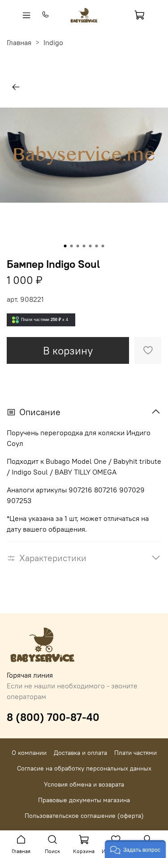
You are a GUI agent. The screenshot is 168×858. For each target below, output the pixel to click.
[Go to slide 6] (96, 246)
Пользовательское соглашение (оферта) (84, 816)
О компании (29, 753)
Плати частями (135, 753)
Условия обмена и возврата (84, 784)
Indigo (53, 42)
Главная (19, 42)
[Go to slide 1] (65, 246)
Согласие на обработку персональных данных (84, 768)
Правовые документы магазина (84, 800)
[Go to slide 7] (103, 246)
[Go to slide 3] (78, 246)
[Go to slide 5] (90, 246)
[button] (135, 849)
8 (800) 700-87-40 (53, 717)
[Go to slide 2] (71, 246)
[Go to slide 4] (84, 246)
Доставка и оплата (80, 753)
